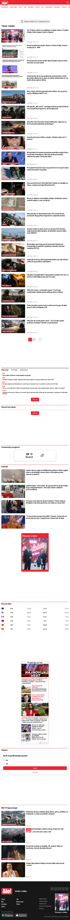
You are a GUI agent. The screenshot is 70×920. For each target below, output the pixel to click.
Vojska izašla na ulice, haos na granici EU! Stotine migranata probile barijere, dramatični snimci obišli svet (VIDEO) (46, 231)
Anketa (4, 750)
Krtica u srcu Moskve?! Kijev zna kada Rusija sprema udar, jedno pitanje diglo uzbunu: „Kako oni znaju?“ (34, 388)
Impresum (42, 904)
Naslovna (13, 7)
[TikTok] (59, 888)
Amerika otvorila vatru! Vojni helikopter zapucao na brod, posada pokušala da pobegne (47, 123)
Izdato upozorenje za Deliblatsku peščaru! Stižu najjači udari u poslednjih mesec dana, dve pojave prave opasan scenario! (47, 472)
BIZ (25, 7)
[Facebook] (52, 888)
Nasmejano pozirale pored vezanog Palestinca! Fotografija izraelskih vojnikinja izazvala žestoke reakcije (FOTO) (46, 246)
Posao (41, 908)
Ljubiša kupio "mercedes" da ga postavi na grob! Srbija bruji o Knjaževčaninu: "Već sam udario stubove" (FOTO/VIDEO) (47, 488)
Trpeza (64, 7)
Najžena (57, 7)
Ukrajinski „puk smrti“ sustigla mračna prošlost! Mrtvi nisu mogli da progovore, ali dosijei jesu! (47, 108)
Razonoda (48, 7)
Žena (18, 904)
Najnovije (4, 7)
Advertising (43, 901)
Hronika (31, 7)
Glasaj (35, 768)
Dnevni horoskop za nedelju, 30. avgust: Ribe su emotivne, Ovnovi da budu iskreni (44, 847)
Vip (43, 7)
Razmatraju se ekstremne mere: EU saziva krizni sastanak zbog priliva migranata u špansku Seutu (46, 215)
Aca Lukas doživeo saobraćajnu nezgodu (17, 375)
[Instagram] (55, 888)
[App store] (21, 915)
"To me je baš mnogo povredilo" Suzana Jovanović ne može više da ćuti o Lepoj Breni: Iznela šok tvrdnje (46, 517)
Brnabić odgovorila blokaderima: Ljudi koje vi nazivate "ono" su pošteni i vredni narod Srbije (30, 384)
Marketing (42, 899)
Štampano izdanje (29, 536)
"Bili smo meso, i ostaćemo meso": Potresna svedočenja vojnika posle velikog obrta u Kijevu (45, 291)
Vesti (20, 7)
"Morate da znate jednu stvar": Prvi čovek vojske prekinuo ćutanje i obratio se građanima (45, 322)
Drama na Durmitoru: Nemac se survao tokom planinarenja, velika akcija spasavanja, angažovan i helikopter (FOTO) (35, 393)
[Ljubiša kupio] (13, 491)
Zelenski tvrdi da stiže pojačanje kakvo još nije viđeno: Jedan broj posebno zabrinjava (48, 261)
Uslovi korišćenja (45, 906)
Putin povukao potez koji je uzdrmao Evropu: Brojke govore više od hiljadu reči (47, 306)
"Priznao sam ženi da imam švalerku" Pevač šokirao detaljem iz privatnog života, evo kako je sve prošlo (46, 502)
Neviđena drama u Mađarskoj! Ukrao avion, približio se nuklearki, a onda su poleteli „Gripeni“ (47, 813)
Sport (37, 7)
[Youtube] (63, 888)
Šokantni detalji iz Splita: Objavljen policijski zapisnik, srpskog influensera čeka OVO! (28, 379)
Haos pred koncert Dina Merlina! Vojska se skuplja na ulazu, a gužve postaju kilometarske (47, 184)
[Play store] (7, 915)
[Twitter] (67, 888)
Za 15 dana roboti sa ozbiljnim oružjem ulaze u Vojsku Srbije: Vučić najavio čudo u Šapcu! (47, 31)
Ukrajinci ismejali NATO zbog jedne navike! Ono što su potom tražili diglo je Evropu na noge (47, 276)
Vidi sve (35, 399)
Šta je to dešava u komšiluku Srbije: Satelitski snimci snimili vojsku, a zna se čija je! (47, 199)
